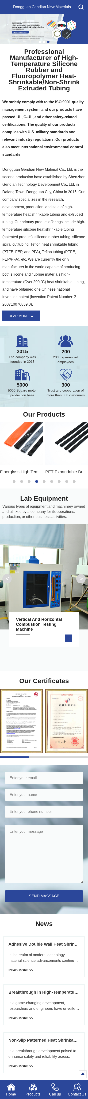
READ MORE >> (20, 970)
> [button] (81, 578)
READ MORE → (21, 316)
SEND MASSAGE (44, 896)
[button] (40, 42)
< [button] (7, 578)
